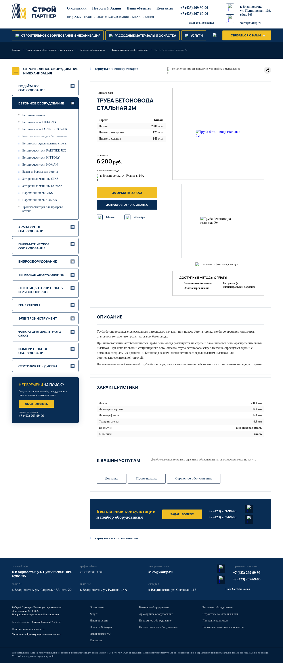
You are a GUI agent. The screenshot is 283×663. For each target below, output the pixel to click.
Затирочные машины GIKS (40, 178)
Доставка (111, 478)
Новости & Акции (106, 8)
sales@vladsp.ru (251, 23)
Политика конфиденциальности (28, 629)
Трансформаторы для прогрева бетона (42, 209)
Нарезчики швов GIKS (37, 193)
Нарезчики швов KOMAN (39, 200)
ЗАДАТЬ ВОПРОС (182, 514)
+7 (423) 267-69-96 (194, 13)
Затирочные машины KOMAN (42, 186)
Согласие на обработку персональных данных (36, 634)
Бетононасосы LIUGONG (39, 122)
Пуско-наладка (146, 478)
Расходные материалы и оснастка (223, 627)
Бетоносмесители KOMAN (40, 164)
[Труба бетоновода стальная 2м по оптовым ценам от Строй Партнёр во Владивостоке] (218, 134)
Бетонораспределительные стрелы (44, 143)
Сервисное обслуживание (193, 478)
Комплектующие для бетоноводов (44, 136)
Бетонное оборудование (154, 607)
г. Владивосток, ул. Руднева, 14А (103, 589)
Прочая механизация (215, 620)
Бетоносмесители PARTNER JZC (44, 150)
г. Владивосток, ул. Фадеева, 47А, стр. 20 (42, 589)
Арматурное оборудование (156, 614)
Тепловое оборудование (218, 607)
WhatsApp (139, 217)
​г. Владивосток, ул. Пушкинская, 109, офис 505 (255, 10)
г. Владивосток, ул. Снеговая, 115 (172, 589)
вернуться (116, 68)
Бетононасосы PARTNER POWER (44, 129)
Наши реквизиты (100, 633)
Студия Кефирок (41, 622)
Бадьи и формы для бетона (40, 171)
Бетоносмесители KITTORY (41, 157)
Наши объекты (139, 8)
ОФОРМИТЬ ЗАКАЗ (127, 193)
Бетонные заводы (33, 115)
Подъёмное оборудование (155, 620)
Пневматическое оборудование (158, 627)
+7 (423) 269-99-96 (194, 7)
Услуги (94, 614)
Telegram (110, 217)
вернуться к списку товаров (116, 538)
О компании (76, 8)
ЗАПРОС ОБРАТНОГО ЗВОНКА (127, 205)
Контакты (165, 8)
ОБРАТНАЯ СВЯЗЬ (36, 403)
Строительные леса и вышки (220, 614)
